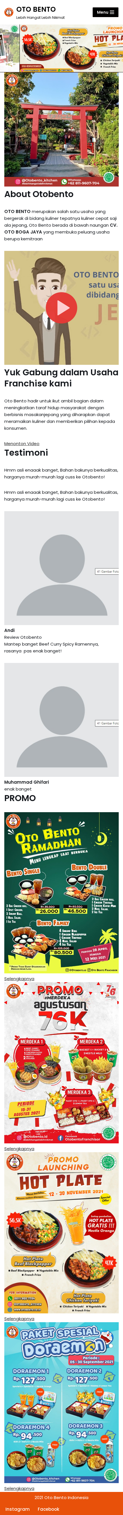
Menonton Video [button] (21, 444)
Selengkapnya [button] (19, 979)
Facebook (48, 1509)
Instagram (17, 1509)
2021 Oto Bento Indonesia (61, 1497)
